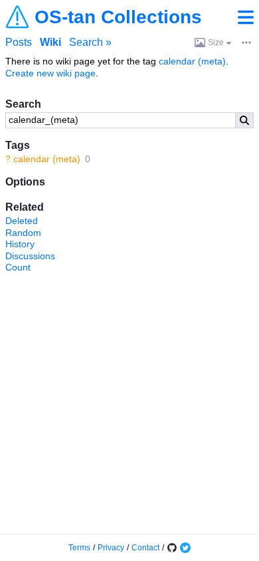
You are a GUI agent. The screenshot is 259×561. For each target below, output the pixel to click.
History (20, 244)
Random (23, 232)
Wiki (50, 42)
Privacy (111, 548)
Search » (90, 42)
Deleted (21, 220)
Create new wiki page (50, 73)
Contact (145, 548)
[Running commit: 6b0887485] (172, 547)
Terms (79, 548)
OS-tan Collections (118, 17)
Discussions (30, 256)
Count (18, 267)
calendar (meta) (46, 159)
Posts (18, 42)
